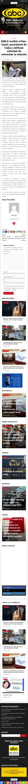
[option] (14, 406)
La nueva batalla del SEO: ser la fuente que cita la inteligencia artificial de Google (13, 531)
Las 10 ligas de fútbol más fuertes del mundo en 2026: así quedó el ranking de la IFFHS (13, 500)
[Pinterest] (14, 232)
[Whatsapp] (16, 232)
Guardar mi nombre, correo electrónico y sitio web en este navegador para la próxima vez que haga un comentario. (13, 288)
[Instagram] (16, 3)
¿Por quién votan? (7, 695)
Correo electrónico (8, 276)
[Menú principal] (6, 32)
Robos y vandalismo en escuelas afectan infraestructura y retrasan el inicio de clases (13, 438)
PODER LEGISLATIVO (7, 426)
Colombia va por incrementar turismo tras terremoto (12, 727)
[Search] (23, 32)
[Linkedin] (11, 232)
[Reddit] (8, 232)
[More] (24, 232)
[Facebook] (12, 3)
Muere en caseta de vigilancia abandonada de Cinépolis (8, 237)
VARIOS (4, 519)
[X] (6, 232)
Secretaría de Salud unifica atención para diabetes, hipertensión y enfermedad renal (13, 367)
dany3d (14, 215)
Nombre (5, 271)
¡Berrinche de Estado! (13, 474)
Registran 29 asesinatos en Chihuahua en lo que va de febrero (20, 237)
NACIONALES (13, 38)
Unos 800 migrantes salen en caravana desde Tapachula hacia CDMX (12, 343)
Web (4, 281)
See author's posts (14, 219)
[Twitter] (14, 3)
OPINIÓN (5, 457)
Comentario (6, 253)
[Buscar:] (10, 735)
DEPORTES (5, 488)
